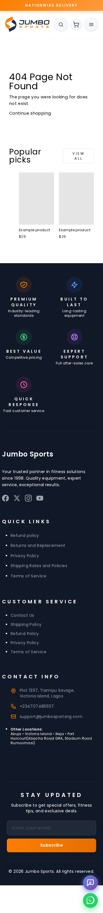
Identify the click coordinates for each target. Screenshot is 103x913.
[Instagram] (28, 499)
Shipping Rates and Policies (39, 566)
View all (78, 156)
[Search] (61, 24)
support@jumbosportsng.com (51, 716)
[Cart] (76, 24)
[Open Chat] (90, 882)
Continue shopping (30, 113)
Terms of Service (28, 576)
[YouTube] (39, 499)
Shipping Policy (26, 624)
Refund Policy (25, 633)
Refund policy (25, 535)
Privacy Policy (25, 556)
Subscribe (51, 845)
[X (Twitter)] (16, 499)
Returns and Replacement (38, 546)
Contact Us (22, 615)
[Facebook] (5, 499)
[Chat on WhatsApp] (90, 900)
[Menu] (91, 24)
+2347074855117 (37, 706)
